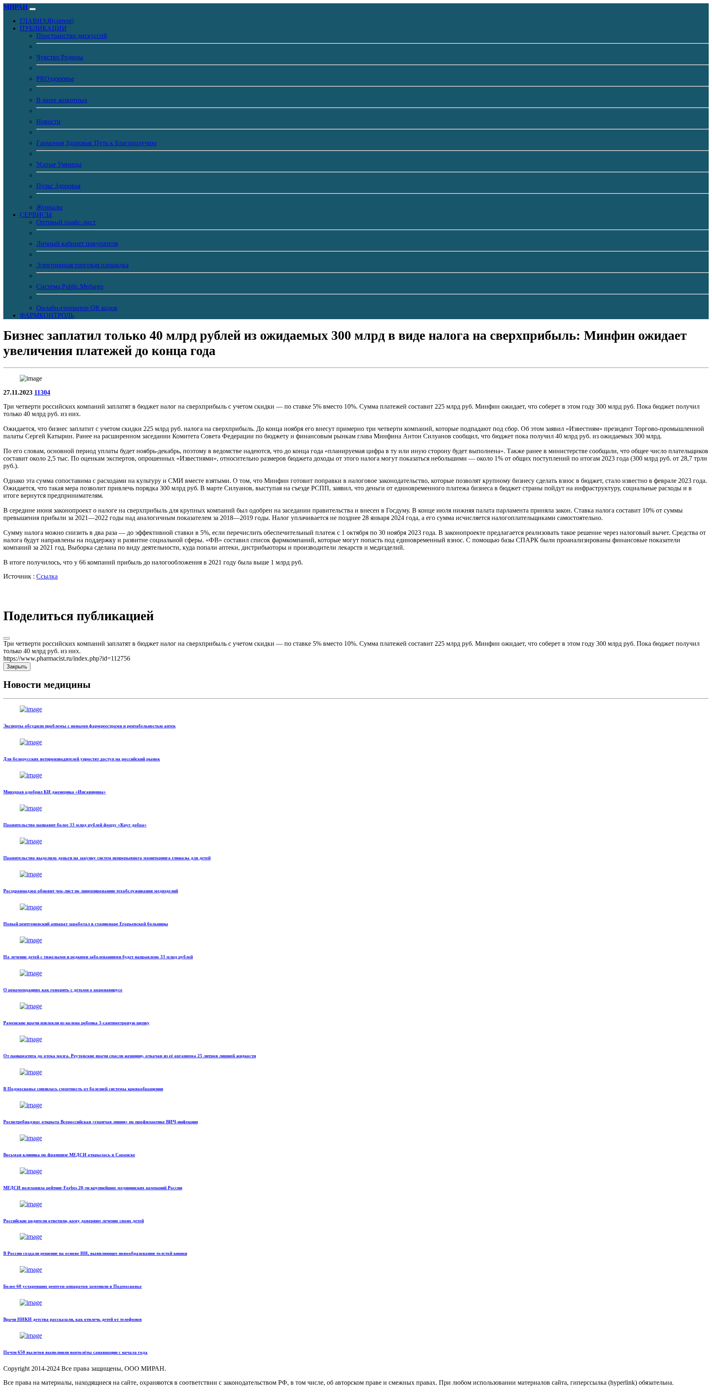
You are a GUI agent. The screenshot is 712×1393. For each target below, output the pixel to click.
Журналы (49, 207)
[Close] (6, 638)
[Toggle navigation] (32, 9)
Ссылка (47, 576)
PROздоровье (55, 78)
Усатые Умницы (59, 164)
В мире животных (61, 100)
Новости (48, 121)
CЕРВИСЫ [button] (36, 214)
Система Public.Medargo (69, 286)
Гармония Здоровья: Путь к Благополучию (96, 142)
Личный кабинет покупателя (77, 243)
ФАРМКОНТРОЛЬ (47, 315)
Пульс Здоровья (58, 185)
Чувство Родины (59, 57)
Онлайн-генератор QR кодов (76, 307)
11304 (42, 392)
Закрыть (17, 667)
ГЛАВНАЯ (47, 20)
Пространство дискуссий (71, 35)
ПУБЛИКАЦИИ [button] (43, 28)
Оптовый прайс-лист (66, 222)
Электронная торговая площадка (82, 264)
